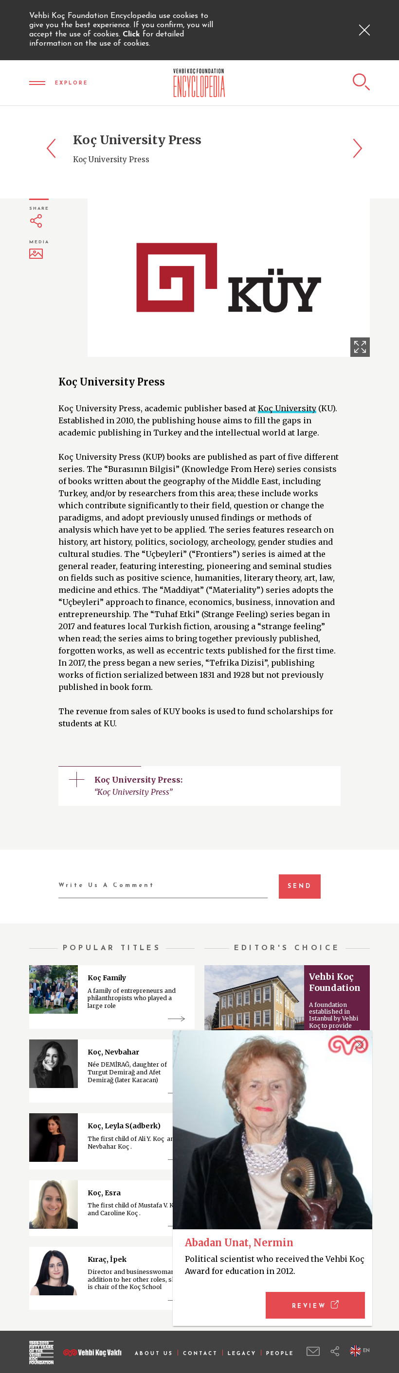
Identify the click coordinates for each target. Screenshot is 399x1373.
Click (133, 34)
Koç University (287, 408)
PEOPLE (280, 1353)
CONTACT (200, 1353)
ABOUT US (154, 1353)
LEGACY (242, 1353)
